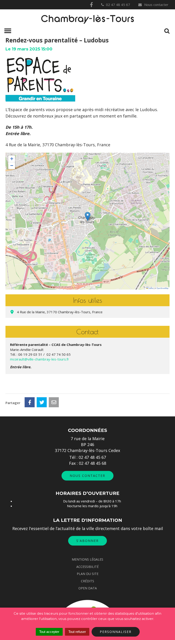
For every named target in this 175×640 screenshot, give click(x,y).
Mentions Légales (87, 559)
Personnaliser (115, 632)
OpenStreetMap (162, 288)
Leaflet (150, 288)
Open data (87, 588)
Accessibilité (87, 566)
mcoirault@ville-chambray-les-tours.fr (39, 359)
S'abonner (87, 540)
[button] (87, 216)
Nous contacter (155, 4)
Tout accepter (49, 632)
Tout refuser (77, 632)
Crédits (87, 581)
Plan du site (87, 574)
